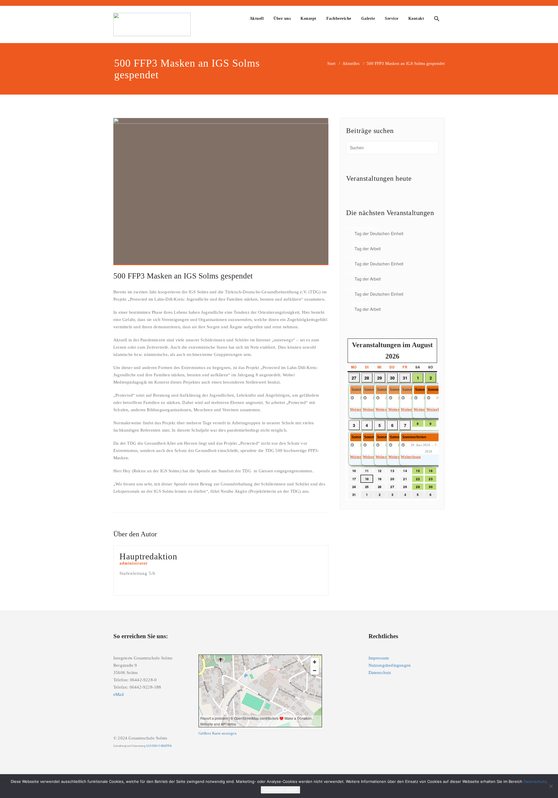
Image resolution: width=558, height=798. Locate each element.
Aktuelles (351, 63)
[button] (437, 19)
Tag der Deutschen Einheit (379, 233)
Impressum (379, 658)
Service (391, 18)
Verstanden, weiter (280, 790)
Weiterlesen (411, 457)
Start (331, 63)
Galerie (368, 18)
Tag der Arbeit (368, 248)
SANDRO (159, 745)
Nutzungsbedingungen (390, 665)
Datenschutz (380, 672)
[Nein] (551, 786)
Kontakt (416, 18)
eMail (118, 694)
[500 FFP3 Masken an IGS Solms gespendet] (220, 191)
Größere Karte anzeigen (217, 733)
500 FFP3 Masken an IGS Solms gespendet (183, 276)
